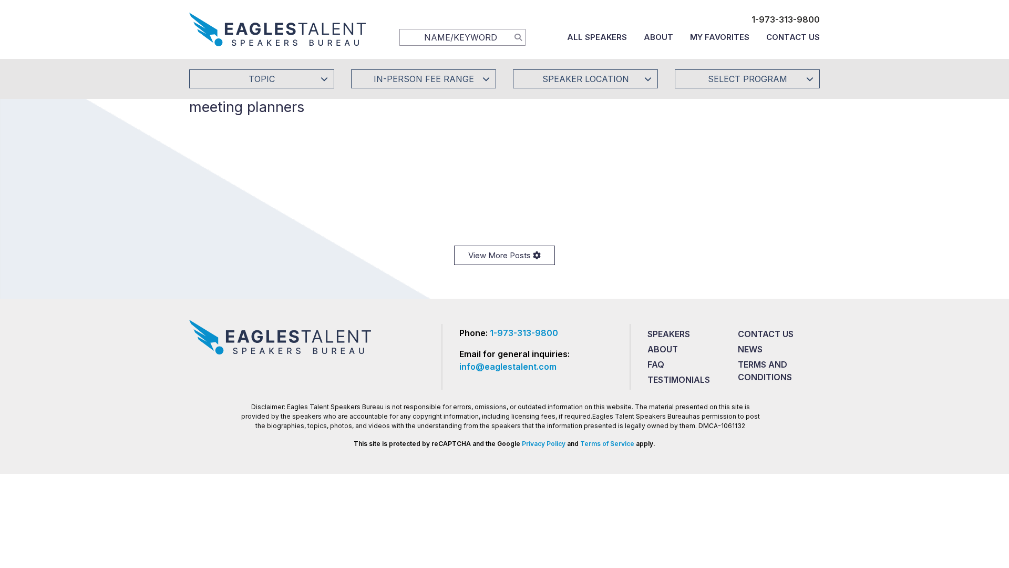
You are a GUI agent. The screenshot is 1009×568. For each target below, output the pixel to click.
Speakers (668, 334)
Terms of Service (607, 444)
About (658, 37)
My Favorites (719, 37)
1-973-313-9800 (785, 19)
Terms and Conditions (765, 370)
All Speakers (597, 37)
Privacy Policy (543, 444)
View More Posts (500, 255)
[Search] (518, 37)
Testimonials (678, 379)
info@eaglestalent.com (508, 366)
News (750, 349)
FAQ (655, 364)
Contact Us (793, 37)
